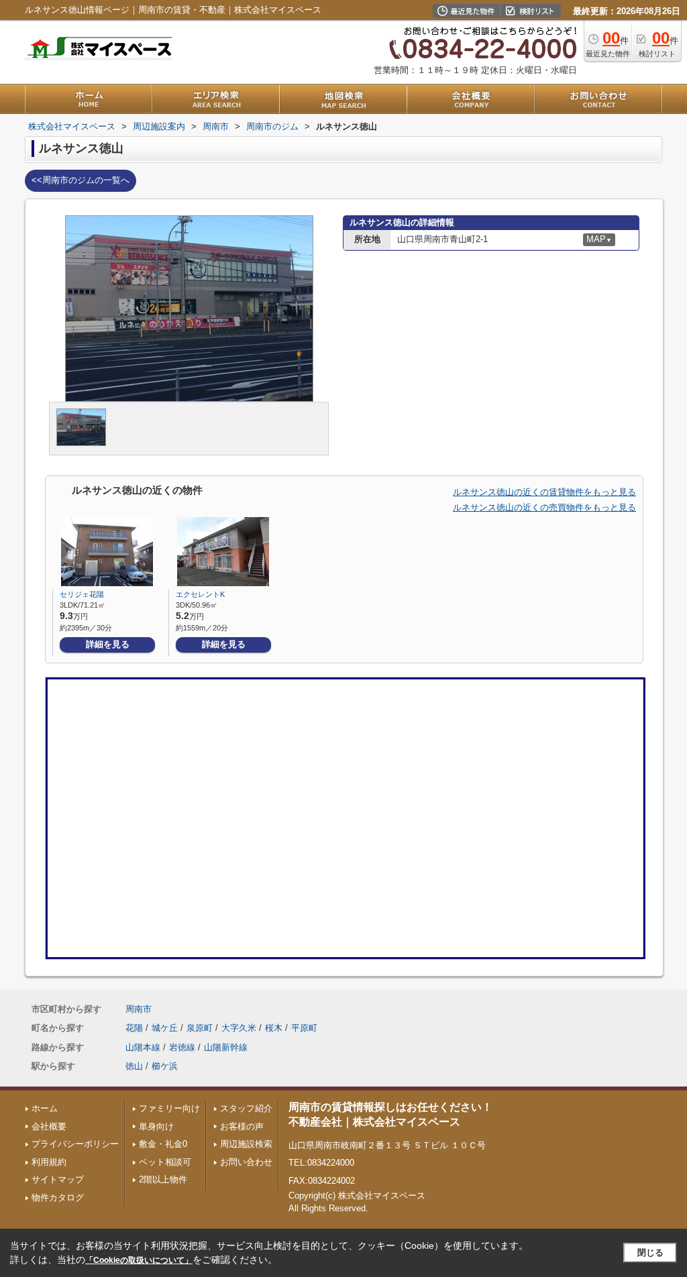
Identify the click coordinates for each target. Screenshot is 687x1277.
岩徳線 (182, 1047)
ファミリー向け (169, 1108)
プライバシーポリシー (75, 1144)
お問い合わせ (246, 1162)
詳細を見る (107, 644)
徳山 (134, 1066)
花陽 (134, 1028)
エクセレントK (200, 594)
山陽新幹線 (226, 1047)
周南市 (138, 1009)
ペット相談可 (165, 1162)
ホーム (45, 1108)
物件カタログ (58, 1197)
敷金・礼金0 (163, 1144)
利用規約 (49, 1162)
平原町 (304, 1028)
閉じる (650, 1252)
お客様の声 (242, 1126)
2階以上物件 (163, 1179)
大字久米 (238, 1028)
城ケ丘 (165, 1028)
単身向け (156, 1126)
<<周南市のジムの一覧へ (80, 180)
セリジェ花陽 (82, 594)
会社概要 (49, 1126)
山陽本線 (142, 1047)
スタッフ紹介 (246, 1108)
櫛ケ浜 (165, 1066)
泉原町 (200, 1028)
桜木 (273, 1028)
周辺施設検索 (246, 1144)
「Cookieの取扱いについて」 (139, 1260)
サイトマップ (58, 1179)
